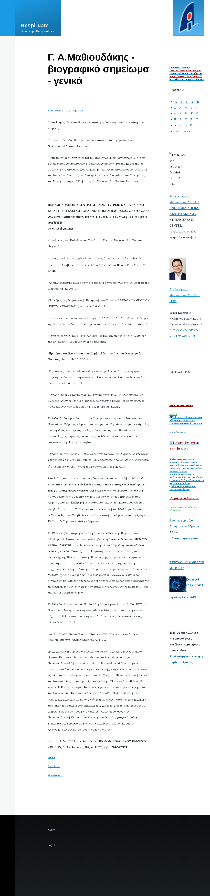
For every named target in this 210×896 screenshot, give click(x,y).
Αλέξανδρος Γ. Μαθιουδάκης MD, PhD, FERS (184, 295)
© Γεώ (174, 196)
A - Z (187, 131)
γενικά (51, 757)
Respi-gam (35, 25)
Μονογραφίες (55, 775)
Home (51, 829)
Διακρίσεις (54, 766)
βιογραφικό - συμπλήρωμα (65, 110)
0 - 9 (177, 131)
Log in (51, 845)
